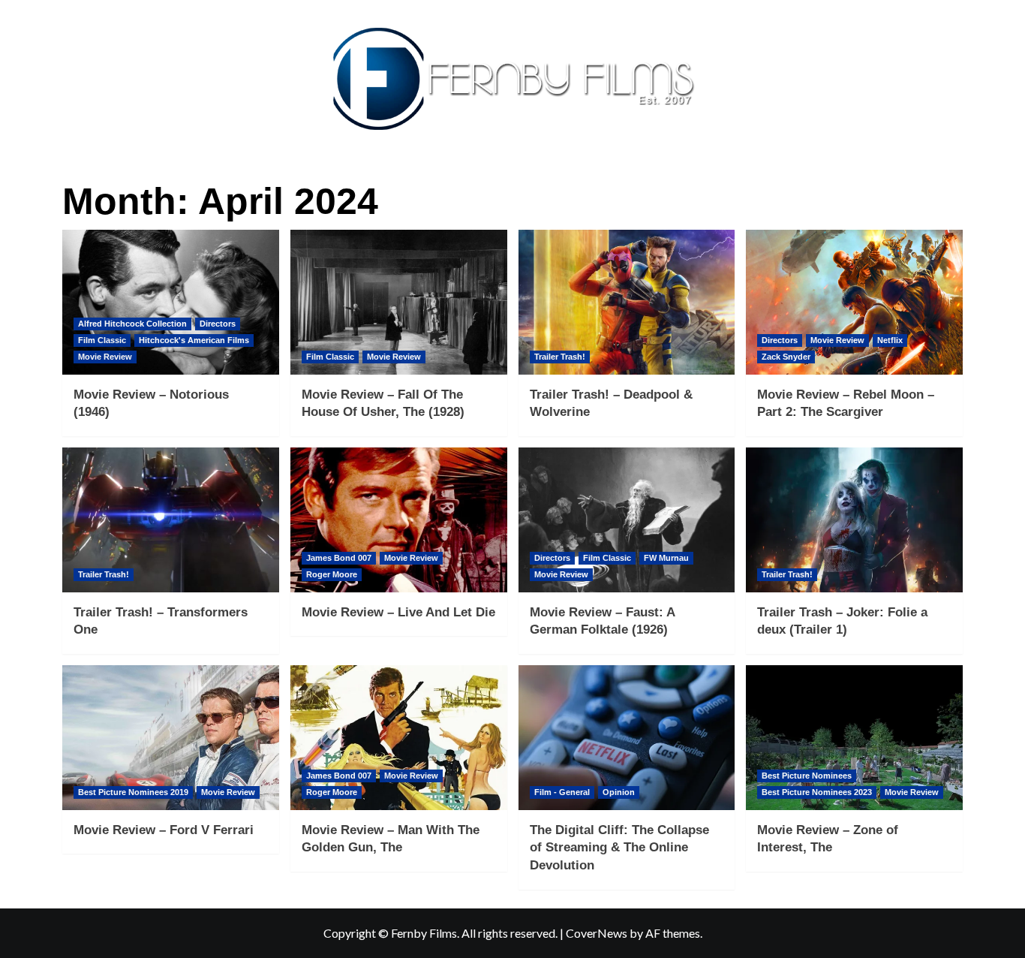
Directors (218, 323)
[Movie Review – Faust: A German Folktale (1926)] (627, 519)
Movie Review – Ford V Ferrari (164, 830)
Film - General (562, 792)
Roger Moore (331, 574)
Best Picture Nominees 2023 (817, 792)
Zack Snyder (786, 356)
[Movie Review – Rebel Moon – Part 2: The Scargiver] (854, 302)
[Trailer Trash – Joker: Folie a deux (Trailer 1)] (854, 519)
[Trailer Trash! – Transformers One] (170, 519)
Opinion (619, 792)
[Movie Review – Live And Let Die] (398, 519)
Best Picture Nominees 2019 (133, 792)
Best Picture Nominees (807, 775)
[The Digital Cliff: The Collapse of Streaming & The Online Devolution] (627, 737)
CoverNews (596, 933)
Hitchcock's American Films (194, 340)
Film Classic (102, 340)
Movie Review (105, 356)
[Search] (953, 177)
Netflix (890, 340)
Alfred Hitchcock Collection (132, 323)
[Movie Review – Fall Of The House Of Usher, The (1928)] (398, 302)
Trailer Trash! (559, 356)
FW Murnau (666, 557)
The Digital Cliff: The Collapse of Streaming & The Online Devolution (619, 848)
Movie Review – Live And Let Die (398, 612)
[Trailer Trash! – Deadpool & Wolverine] (627, 302)
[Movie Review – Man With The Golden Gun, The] (398, 737)
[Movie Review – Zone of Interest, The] (854, 737)
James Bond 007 (338, 557)
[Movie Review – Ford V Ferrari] (170, 737)
